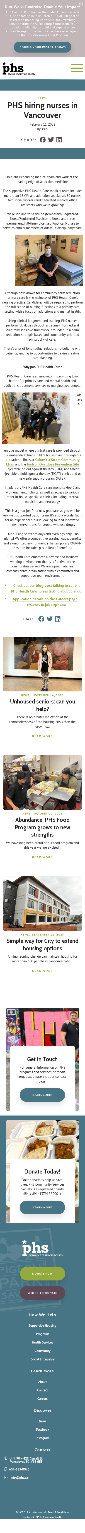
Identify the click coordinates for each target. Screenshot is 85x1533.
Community (43, 1351)
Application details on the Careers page (45, 599)
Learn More (42, 1095)
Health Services (42, 1342)
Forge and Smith (52, 1516)
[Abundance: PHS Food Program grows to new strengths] (42, 807)
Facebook (42, 1429)
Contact (42, 1390)
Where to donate (42, 1293)
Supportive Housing (42, 1325)
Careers (42, 1398)
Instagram (42, 1438)
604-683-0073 (19, 1469)
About (42, 1382)
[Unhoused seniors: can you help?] (42, 689)
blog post (44, 585)
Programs (42, 1334)
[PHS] (22, 68)
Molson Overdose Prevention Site (53, 464)
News (42, 98)
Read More (42, 736)
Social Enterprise (42, 1359)
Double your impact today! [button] (42, 47)
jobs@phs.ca (55, 604)
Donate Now (42, 1273)
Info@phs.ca (19, 1478)
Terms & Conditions (58, 1512)
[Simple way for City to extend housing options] (42, 928)
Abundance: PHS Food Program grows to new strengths (42, 827)
